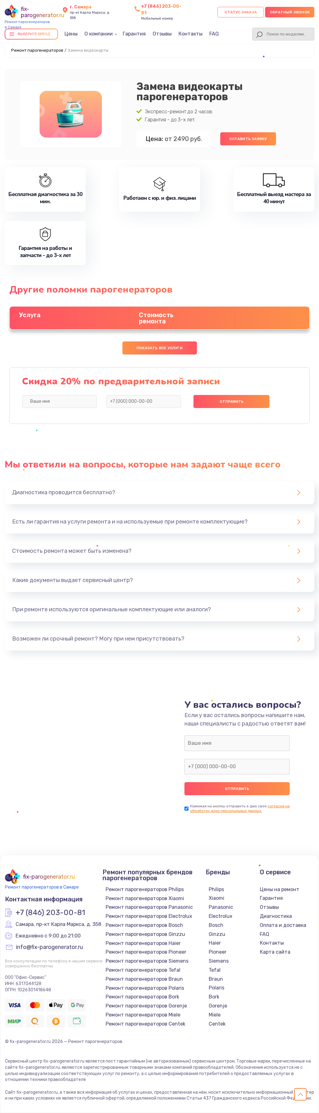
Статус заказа (241, 12)
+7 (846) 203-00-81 (50, 913)
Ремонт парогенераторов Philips (145, 889)
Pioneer (217, 952)
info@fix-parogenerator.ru (49, 947)
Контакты (190, 34)
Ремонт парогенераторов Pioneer (146, 952)
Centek (217, 1024)
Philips (216, 889)
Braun (216, 979)
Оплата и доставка (283, 925)
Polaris (216, 988)
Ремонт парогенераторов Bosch (144, 925)
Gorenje (218, 1006)
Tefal (215, 970)
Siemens (219, 961)
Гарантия (134, 34)
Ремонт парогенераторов (37, 50)
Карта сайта (275, 952)
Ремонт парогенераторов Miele (143, 1015)
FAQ (214, 34)
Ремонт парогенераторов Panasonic (149, 907)
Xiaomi (216, 898)
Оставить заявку (248, 139)
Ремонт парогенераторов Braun (144, 979)
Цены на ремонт (279, 889)
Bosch (216, 925)
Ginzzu (217, 934)
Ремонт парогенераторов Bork (142, 997)
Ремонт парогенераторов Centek (145, 1024)
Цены (71, 34)
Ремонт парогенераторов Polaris (145, 988)
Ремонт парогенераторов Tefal (143, 970)
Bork (214, 997)
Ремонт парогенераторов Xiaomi (145, 898)
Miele (215, 1015)
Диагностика (276, 916)
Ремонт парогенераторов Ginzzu (145, 934)
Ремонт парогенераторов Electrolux (149, 916)
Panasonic (221, 907)
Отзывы (162, 34)
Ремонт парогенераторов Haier (143, 943)
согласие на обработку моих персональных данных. (240, 808)
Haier (215, 943)
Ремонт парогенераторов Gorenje (146, 1006)
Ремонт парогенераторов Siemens (147, 961)
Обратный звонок (290, 12)
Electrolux (220, 916)
